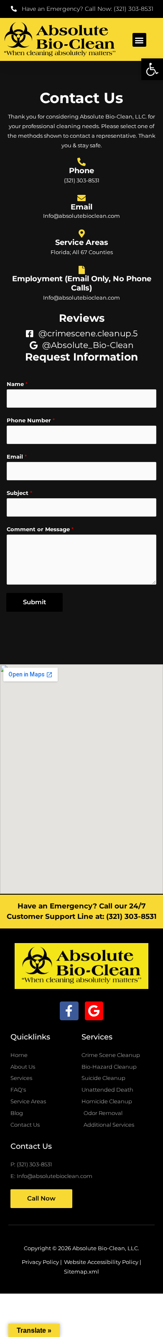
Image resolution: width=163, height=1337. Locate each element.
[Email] (81, 198)
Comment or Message (40, 529)
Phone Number (31, 420)
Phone (81, 170)
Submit (34, 602)
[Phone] (81, 162)
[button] (152, 69)
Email (81, 207)
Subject (19, 493)
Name (17, 384)
